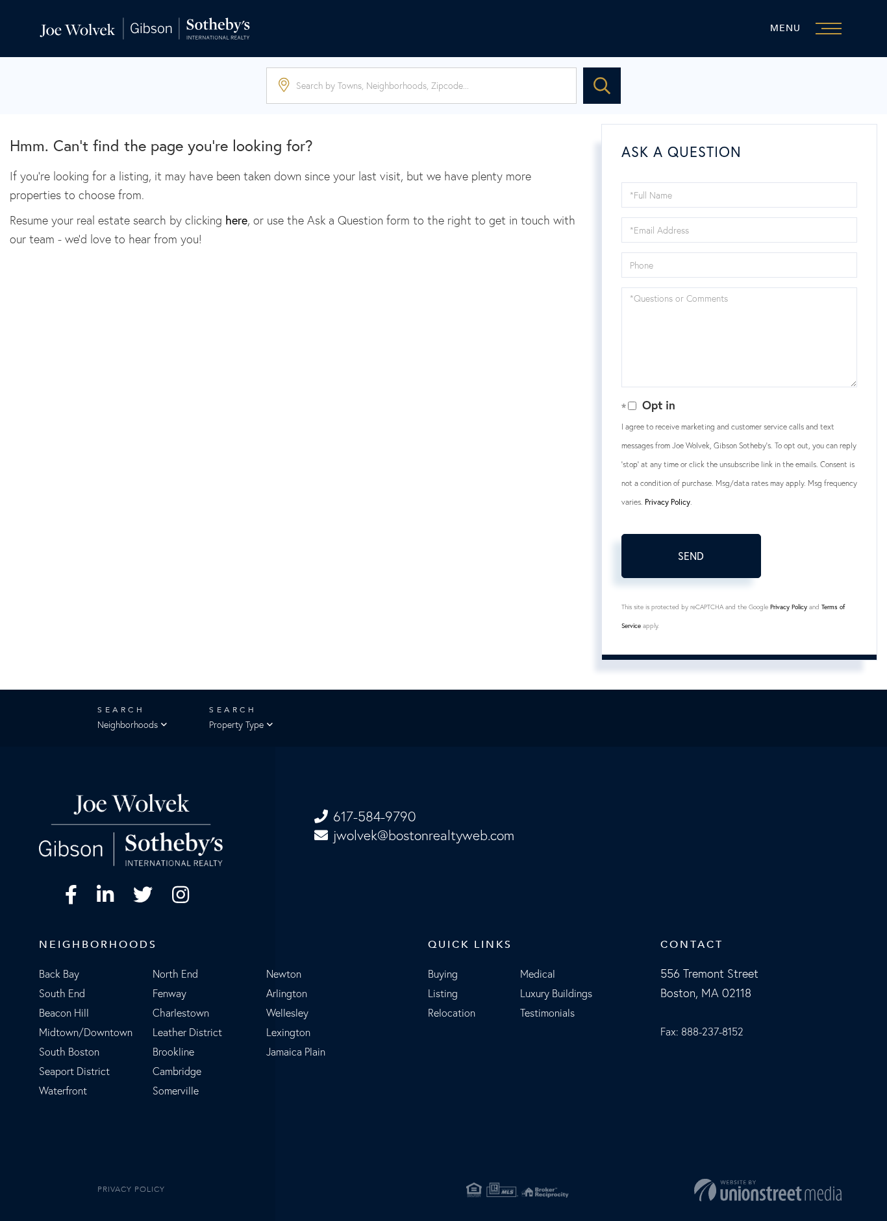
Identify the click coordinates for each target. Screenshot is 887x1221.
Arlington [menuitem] (286, 993)
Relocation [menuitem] (451, 1012)
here (236, 220)
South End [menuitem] (62, 993)
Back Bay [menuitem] (59, 973)
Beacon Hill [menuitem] (64, 1012)
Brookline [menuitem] (173, 1051)
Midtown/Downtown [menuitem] (85, 1032)
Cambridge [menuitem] (177, 1071)
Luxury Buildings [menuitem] (556, 993)
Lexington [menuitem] (288, 1032)
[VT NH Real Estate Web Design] (712, 1190)
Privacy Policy (667, 502)
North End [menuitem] (175, 973)
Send (691, 555)
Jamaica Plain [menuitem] (295, 1051)
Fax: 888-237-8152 (701, 1031)
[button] (602, 85)
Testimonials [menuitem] (547, 1012)
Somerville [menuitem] (176, 1090)
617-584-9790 (374, 816)
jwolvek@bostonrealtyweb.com (423, 835)
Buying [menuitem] (443, 973)
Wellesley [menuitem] (287, 1012)
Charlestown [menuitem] (181, 1012)
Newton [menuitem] (283, 973)
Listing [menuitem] (443, 993)
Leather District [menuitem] (187, 1032)
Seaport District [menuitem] (74, 1071)
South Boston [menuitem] (69, 1051)
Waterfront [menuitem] (63, 1090)
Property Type (236, 725)
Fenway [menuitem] (169, 993)
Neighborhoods (127, 725)
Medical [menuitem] (537, 973)
